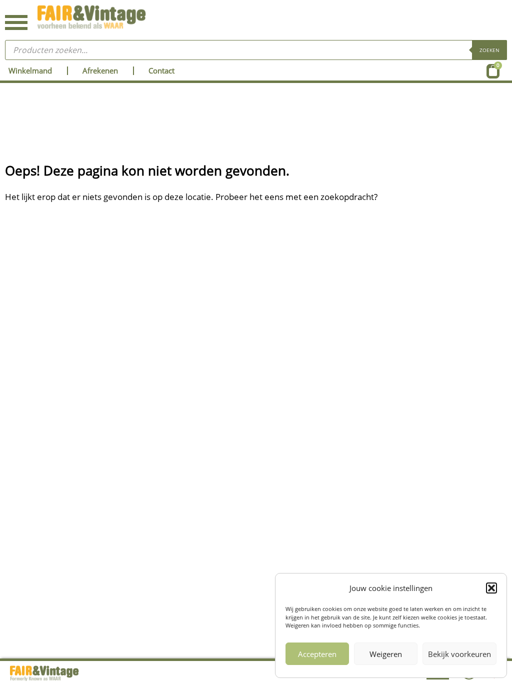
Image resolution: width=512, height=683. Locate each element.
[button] (491, 588)
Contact (161, 71)
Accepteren (317, 654)
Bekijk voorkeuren (459, 654)
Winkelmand (30, 71)
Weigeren (386, 654)
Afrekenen (100, 71)
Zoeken (490, 50)
